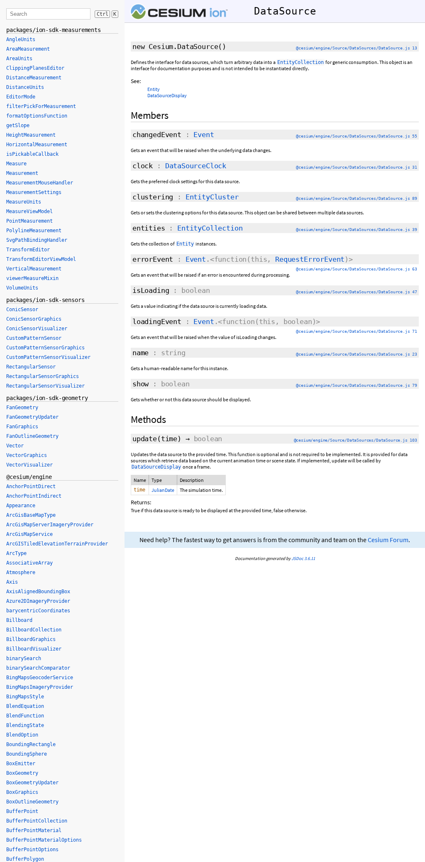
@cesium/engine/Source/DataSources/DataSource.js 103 (355, 440)
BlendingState (25, 725)
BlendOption (22, 735)
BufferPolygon (25, 859)
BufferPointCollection (36, 821)
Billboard (19, 620)
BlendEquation (25, 706)
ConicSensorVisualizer (36, 329)
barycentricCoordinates (38, 611)
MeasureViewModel (29, 211)
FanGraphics (22, 427)
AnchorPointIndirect (33, 496)
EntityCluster (212, 197)
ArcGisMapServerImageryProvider (49, 525)
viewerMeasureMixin (32, 278)
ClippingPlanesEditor (35, 68)
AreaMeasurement (28, 49)
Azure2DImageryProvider (38, 601)
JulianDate (162, 490)
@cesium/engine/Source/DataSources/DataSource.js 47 (356, 292)
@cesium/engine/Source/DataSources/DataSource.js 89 (356, 198)
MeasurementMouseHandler (39, 183)
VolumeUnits (22, 288)
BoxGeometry (22, 773)
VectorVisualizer (29, 465)
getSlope (17, 125)
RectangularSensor (31, 367)
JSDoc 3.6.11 (303, 558)
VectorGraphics (26, 455)
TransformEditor (28, 250)
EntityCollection (209, 228)
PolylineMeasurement (33, 230)
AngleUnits (20, 39)
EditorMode (20, 97)
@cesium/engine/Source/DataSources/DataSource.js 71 (356, 331)
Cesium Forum (388, 540)
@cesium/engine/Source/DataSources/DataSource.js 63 (356, 269)
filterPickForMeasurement (41, 106)
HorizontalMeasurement (36, 144)
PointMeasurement (29, 221)
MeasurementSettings (33, 192)
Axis (12, 582)
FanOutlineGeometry (32, 436)
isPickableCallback (32, 154)
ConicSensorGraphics (33, 319)
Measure (16, 164)
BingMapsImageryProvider (39, 687)
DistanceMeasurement (33, 78)
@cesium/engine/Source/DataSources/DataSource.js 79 (356, 385)
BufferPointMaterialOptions (44, 840)
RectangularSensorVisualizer (45, 386)
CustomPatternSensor (33, 338)
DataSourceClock (195, 166)
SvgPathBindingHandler (36, 240)
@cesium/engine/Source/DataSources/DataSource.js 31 (356, 167)
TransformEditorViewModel (41, 259)
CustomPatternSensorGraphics (45, 348)
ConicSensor (22, 309)
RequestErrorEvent (309, 259)
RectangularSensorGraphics (42, 376)
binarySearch (23, 658)
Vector (15, 446)
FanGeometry (22, 407)
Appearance (20, 505)
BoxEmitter (20, 763)
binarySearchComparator (38, 668)
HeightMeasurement (31, 135)
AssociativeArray (29, 563)
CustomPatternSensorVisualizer (48, 357)
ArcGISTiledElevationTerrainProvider (57, 544)
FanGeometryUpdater (32, 417)
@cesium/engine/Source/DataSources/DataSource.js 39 (356, 229)
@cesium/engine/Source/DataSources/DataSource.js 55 (356, 136)
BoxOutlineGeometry (32, 802)
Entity (153, 89)
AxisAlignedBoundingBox (38, 591)
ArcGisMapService (29, 534)
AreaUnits (19, 58)
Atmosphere (20, 572)
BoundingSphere (26, 754)
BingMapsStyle (25, 697)
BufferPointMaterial (33, 830)
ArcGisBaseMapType (31, 515)
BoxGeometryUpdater (32, 783)
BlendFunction (25, 716)
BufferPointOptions (32, 849)
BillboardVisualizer (33, 649)
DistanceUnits (25, 87)
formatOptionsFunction (36, 116)
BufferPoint (22, 811)
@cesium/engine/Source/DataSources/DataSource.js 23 (356, 354)
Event (203, 134)
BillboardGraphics (31, 639)
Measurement (22, 173)
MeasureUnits (23, 202)
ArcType (16, 553)
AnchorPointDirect (31, 486)
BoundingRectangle (31, 744)
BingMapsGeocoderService (39, 677)
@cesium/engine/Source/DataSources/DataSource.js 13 (356, 48)
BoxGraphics (22, 792)
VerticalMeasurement (33, 269)
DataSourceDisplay (167, 95)
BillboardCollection (33, 630)
